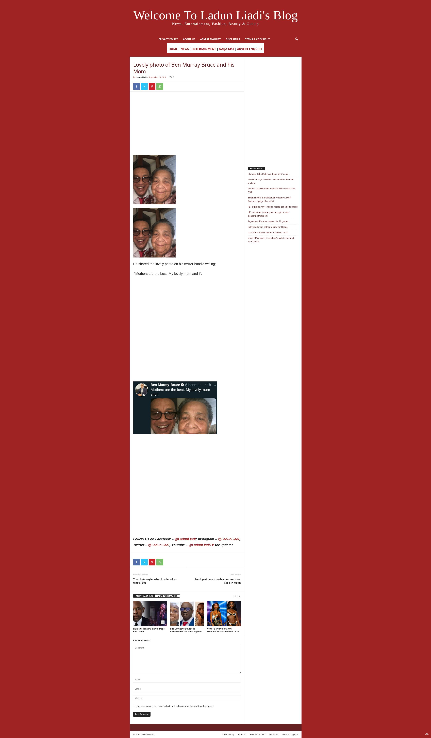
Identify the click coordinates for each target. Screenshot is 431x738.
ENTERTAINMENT (204, 49)
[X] (144, 86)
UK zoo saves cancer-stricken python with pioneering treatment (268, 214)
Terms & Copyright (257, 39)
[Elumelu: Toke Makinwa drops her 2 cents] (150, 613)
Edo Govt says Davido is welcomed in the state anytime (186, 630)
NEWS (184, 49)
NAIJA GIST (226, 49)
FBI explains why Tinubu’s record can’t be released (272, 207)
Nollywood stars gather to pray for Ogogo (268, 227)
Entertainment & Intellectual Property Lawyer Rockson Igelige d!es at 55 (269, 199)
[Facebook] (136, 86)
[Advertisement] (187, 104)
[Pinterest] (152, 86)
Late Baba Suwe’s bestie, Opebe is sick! (267, 232)
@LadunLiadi (185, 539)
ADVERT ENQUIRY (210, 39)
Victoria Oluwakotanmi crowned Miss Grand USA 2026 (223, 630)
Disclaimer (233, 39)
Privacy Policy (168, 39)
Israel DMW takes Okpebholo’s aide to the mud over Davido (271, 240)
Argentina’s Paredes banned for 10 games (268, 221)
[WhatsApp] (159, 86)
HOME (173, 49)
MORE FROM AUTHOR (167, 596)
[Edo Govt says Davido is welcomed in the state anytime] (187, 613)
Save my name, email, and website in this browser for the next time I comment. (175, 706)
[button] (296, 39)
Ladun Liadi (141, 77)
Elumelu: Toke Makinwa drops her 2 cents (148, 630)
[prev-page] (235, 596)
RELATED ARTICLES (144, 596)
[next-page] (239, 596)
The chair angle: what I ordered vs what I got (154, 580)
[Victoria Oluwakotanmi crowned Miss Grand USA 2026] (224, 613)
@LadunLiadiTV (201, 545)
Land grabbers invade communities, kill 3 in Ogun (218, 580)
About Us (189, 39)
